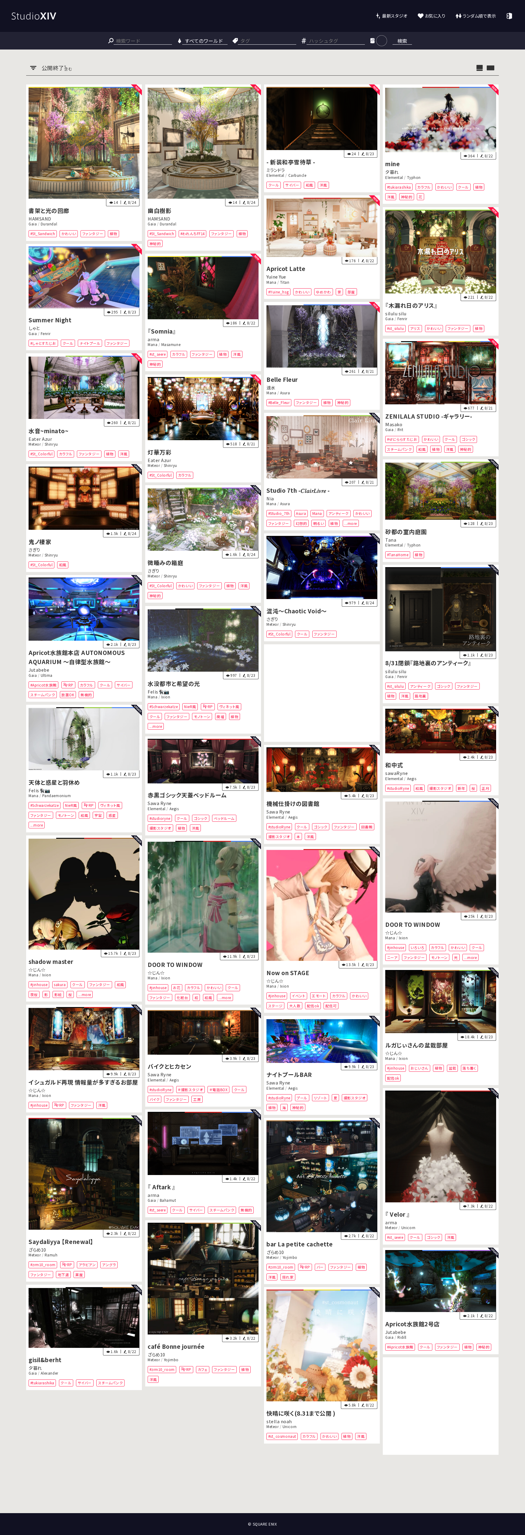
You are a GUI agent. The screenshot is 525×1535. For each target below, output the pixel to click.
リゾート (320, 1097)
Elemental (275, 175)
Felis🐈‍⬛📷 (159, 691)
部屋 (351, 291)
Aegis (412, 778)
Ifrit (400, 429)
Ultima (47, 675)
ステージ (275, 1005)
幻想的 (301, 523)
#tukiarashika (399, 187)
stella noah (279, 1421)
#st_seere (157, 354)
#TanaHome (398, 554)
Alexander (49, 1373)
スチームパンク (399, 448)
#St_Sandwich (42, 233)
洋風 (323, 185)
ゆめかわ (323, 291)
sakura (60, 984)
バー (320, 1266)
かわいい (68, 233)
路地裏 (421, 696)
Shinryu (51, 444)
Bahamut (168, 1200)
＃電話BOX (218, 1089)
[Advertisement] (321, 693)
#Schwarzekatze (163, 706)
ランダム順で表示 (479, 15)
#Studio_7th (279, 513)
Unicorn (408, 1227)
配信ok (313, 1005)
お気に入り (435, 15)
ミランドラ (275, 170)
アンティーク (338, 513)
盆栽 (452, 1068)
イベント (298, 996)
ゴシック (468, 439)
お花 (176, 987)
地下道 (63, 1274)
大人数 (295, 1005)
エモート (319, 996)
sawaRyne (396, 773)
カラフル (424, 187)
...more (350, 523)
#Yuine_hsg (278, 291)
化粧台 (182, 997)
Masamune (170, 344)
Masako (393, 424)
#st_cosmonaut (282, 1436)
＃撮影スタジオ (190, 1089)
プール (302, 1097)
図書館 (367, 826)
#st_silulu (395, 328)
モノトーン (202, 716)
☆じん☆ (393, 932)
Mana (271, 282)
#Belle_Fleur (279, 402)
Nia (270, 498)
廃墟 (220, 716)
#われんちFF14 (192, 233)
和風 (309, 185)
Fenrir (402, 318)
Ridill (402, 1337)
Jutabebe (39, 669)
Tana (390, 539)
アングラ (109, 1264)
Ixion (165, 696)
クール (273, 185)
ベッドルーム (224, 818)
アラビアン (87, 1264)
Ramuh (51, 1254)
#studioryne (159, 818)
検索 (402, 40)
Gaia (33, 224)
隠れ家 (288, 1277)
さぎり (34, 550)
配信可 (331, 1005)
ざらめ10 (37, 1249)
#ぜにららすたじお (402, 439)
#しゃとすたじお (43, 343)
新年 (461, 788)
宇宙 (98, 815)
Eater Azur (40, 439)
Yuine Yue (276, 277)
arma (153, 339)
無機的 (86, 694)
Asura (285, 393)
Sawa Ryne (160, 803)
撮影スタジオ (440, 788)
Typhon (414, 177)
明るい (318, 523)
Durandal (49, 224)
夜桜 (34, 994)
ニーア (392, 957)
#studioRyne (398, 788)
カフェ (202, 1369)
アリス (415, 328)
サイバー (292, 185)
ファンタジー (92, 233)
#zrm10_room (43, 1264)
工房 (197, 1099)
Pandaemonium (56, 795)
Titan (285, 282)
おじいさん (420, 1068)
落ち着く (469, 1068)
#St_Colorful (41, 454)
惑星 (112, 815)
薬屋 (79, 1274)
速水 (270, 387)
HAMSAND (40, 218)
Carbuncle (297, 175)
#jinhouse (395, 947)
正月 (485, 788)
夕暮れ (392, 172)
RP (71, 684)
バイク (154, 1099)
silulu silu (396, 313)
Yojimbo (290, 1257)
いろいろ (418, 947)
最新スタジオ (394, 15)
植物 (113, 233)
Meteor (35, 444)
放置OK (68, 694)
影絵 (58, 994)
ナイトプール (90, 343)
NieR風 (190, 706)
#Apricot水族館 (43, 684)
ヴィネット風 (229, 706)
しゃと (34, 328)
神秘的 (155, 243)
